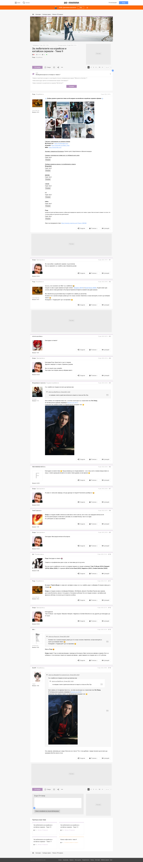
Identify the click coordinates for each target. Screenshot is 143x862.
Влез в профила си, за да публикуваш (47, 811)
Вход (123, 2)
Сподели (82, 228)
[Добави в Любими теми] (54, 67)
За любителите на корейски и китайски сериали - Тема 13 (69, 826)
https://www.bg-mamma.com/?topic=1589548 (73, 223)
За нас (60, 860)
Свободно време (46, 853)
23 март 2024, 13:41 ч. (72, 45)
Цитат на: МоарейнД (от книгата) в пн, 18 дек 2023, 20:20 (63, 674)
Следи (49, 67)
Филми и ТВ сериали (43, 830)
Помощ (92, 860)
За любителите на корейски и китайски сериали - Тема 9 (49, 50)
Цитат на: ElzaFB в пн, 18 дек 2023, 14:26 (59, 392)
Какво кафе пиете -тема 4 (68, 839)
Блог (111, 860)
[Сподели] (58, 67)
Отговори (37, 67)
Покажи (71, 86)
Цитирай (106, 228)
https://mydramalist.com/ (61, 143)
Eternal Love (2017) (73, 402)
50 (99, 67)
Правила (72, 860)
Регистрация (113, 2)
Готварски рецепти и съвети (71, 842)
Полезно (94, 228)
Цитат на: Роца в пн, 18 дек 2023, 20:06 (58, 636)
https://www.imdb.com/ (55, 147)
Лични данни (78, 860)
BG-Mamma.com (42, 860)
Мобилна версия (105, 860)
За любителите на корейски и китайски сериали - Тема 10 (43, 826)
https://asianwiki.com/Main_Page (60, 145)
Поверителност (85, 860)
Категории (38, 853)
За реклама (65, 860)
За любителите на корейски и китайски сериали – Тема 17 (43, 840)
